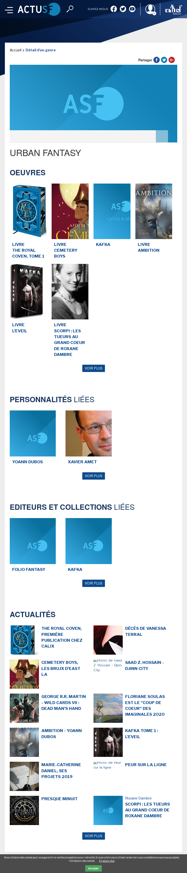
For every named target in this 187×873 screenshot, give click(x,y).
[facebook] (114, 9)
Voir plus (94, 368)
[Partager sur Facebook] (156, 60)
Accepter (93, 868)
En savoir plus (106, 860)
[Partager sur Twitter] (164, 60)
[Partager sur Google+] (171, 60)
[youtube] (132, 9)
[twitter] (123, 9)
